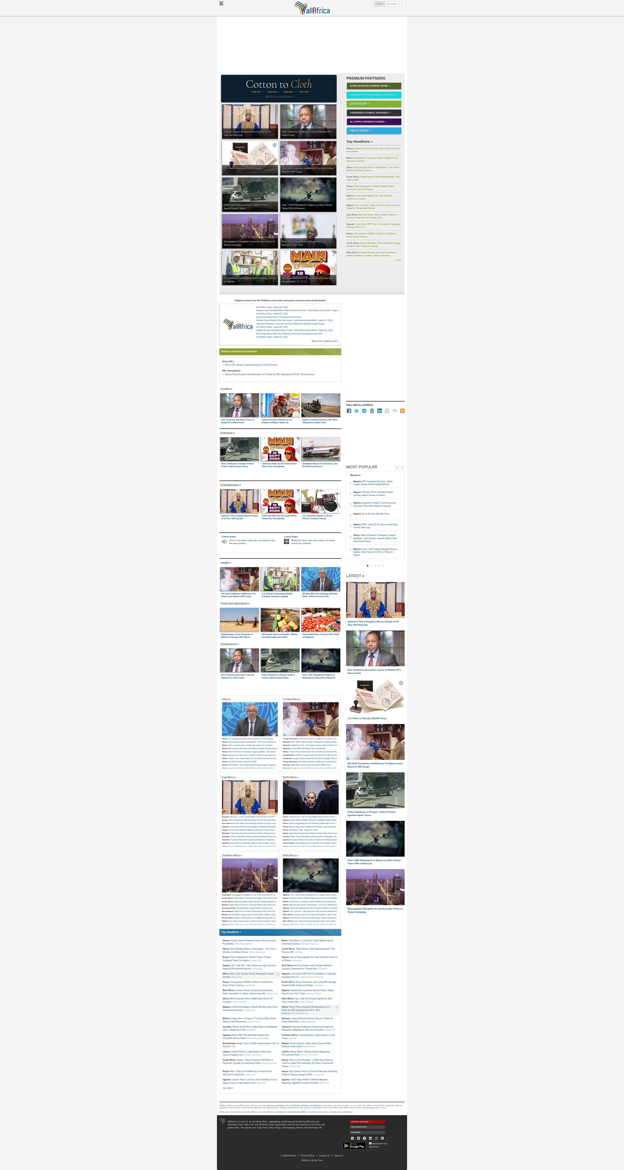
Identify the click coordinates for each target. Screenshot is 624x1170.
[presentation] (396, 467)
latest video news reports (313, 540)
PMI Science (359, 130)
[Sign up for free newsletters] (395, 411)
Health (225, 562)
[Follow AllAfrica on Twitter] (356, 411)
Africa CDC (227, 361)
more (398, 260)
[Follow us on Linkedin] (370, 1138)
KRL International (231, 370)
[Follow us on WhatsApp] (376, 1138)
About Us (338, 1155)
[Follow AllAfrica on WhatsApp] (387, 411)
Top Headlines (358, 141)
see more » (228, 1088)
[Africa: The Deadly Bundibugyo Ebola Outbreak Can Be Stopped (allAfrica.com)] (250, 719)
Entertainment (230, 485)
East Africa (228, 777)
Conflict (225, 389)
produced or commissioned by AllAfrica (292, 1112)
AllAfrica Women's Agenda (367, 121)
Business (226, 432)
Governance (228, 644)
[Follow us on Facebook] (353, 1138)
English (381, 4)
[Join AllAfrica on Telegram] (364, 411)
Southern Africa (231, 855)
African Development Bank (369, 85)
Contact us (348, 1112)
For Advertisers (359, 1127)
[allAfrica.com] (238, 324)
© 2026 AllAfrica (288, 1155)
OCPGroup (358, 103)
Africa (225, 699)
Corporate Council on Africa (369, 112)
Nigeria (354, 475)
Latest (353, 576)
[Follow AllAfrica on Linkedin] (379, 411)
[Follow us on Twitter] (359, 1138)
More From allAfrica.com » (325, 341)
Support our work (360, 1122)
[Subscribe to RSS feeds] (402, 411)
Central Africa (291, 699)
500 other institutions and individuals (307, 1105)
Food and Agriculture (234, 603)
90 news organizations (276, 1105)
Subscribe (356, 1132)
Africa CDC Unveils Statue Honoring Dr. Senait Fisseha (251, 365)
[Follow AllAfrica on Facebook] (349, 411)
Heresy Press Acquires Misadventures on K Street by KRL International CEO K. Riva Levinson (269, 374)
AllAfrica (312, 8)
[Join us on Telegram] (365, 1138)
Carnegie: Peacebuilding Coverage (372, 95)
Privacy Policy (307, 1155)
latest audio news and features (255, 540)
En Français (392, 4)
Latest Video (291, 536)
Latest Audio (229, 536)
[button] (368, 565)
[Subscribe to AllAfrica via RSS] (382, 1138)
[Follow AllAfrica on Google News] (372, 411)
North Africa (289, 777)
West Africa (289, 855)
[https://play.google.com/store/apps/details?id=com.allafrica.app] (354, 1146)
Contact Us (324, 1155)
